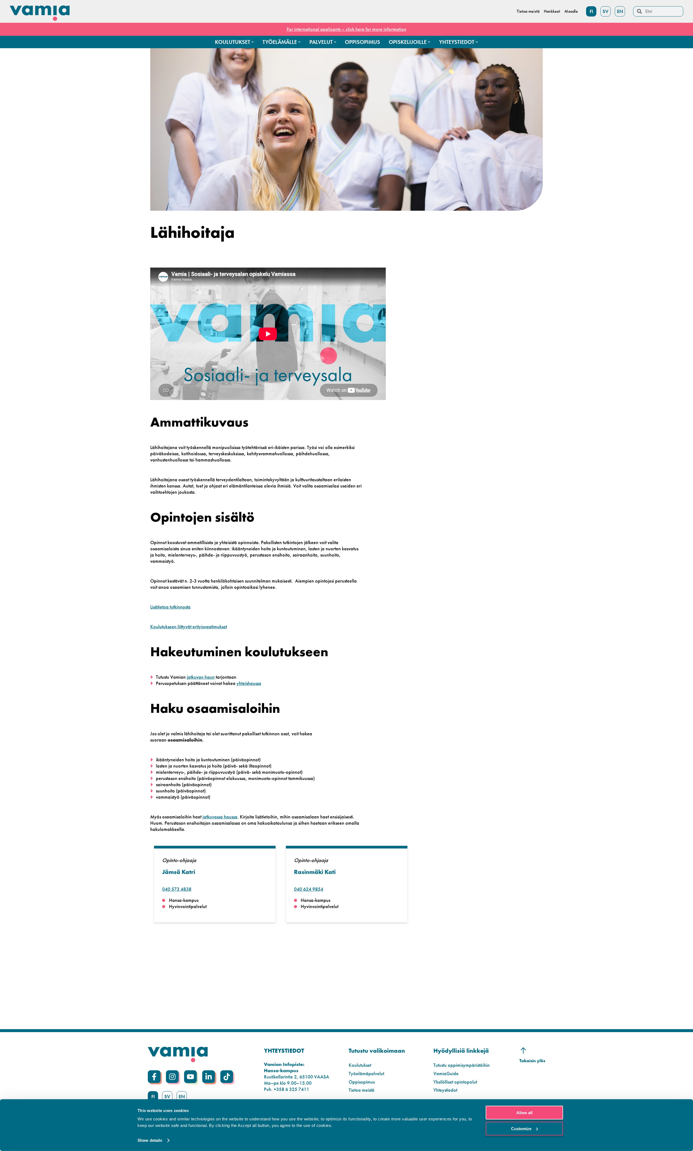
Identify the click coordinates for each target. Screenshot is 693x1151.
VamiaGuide (446, 1073)
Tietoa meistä (361, 1090)
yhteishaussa (249, 683)
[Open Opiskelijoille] (429, 42)
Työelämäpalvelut (366, 1073)
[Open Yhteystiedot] (476, 42)
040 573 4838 (176, 889)
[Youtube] (190, 1076)
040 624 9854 (308, 889)
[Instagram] (172, 1076)
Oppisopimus (362, 1082)
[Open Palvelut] (335, 42)
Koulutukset (360, 1065)
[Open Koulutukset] (252, 42)
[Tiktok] (226, 1076)
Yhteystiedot (445, 1090)
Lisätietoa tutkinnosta (170, 607)
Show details (150, 1140)
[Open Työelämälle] (299, 42)
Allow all (524, 1112)
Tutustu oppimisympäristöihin (461, 1065)
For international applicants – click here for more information (346, 29)
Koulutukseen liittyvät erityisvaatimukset (188, 626)
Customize (521, 1128)
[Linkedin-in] (208, 1076)
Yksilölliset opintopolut (455, 1082)
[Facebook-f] (154, 1076)
